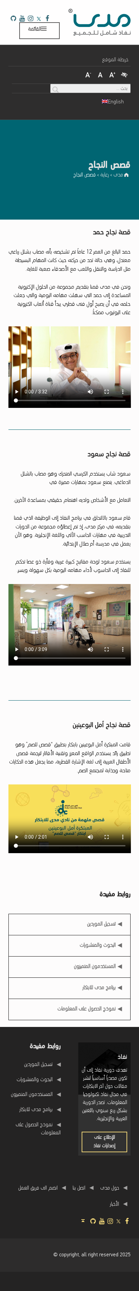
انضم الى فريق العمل (38, 1188)
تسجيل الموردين (101, 922)
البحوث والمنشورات (98, 945)
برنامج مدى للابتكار (99, 988)
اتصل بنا (79, 1188)
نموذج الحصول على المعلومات (86, 1009)
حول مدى (109, 1188)
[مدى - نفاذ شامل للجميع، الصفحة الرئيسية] (99, 22)
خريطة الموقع (115, 60)
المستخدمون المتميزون (95, 966)
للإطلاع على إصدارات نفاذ (98, 1143)
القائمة (34, 29)
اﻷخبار (114, 1204)
